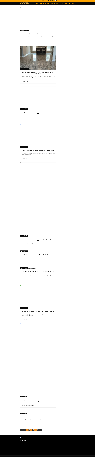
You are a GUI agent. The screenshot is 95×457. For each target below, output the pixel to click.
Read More (32, 37)
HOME (37, 3)
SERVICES (47, 3)
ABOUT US (42, 3)
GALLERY (62, 3)
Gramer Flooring (25, 41)
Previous (22, 429)
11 (37, 429)
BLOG (66, 3)
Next (40, 429)
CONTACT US (71, 3)
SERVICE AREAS (54, 3)
